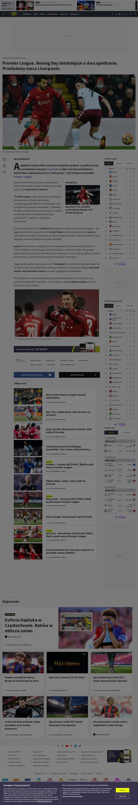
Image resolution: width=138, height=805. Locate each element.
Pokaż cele (122, 796)
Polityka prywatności (44, 801)
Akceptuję (122, 790)
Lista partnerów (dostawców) (72, 796)
